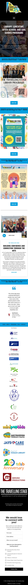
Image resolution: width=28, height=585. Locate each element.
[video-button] (4, 235)
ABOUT (8, 324)
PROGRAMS (13, 324)
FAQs (19, 324)
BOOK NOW (14, 272)
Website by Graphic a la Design (14, 583)
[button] (14, 18)
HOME (4, 324)
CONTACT (23, 324)
